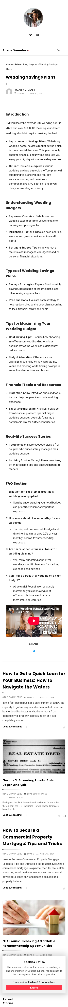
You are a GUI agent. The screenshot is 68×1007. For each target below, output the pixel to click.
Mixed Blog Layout (26, 64)
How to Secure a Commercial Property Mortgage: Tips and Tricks (32, 837)
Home (9, 64)
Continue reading (12, 726)
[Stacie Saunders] (33, 18)
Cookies (32, 982)
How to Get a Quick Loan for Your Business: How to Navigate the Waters (34, 680)
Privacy (43, 982)
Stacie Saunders (15, 50)
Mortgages (40, 794)
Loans (20, 93)
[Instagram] (37, 35)
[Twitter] (30, 35)
